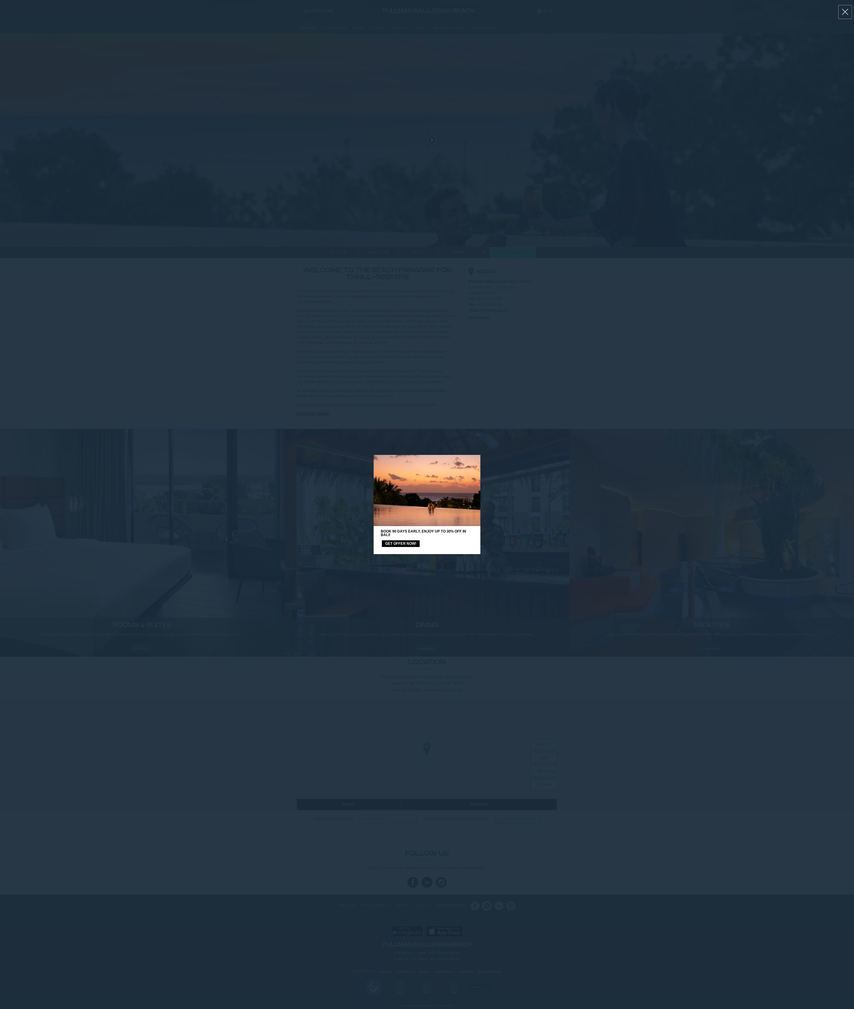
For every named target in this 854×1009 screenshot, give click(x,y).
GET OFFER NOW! (400, 543)
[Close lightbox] (845, 12)
